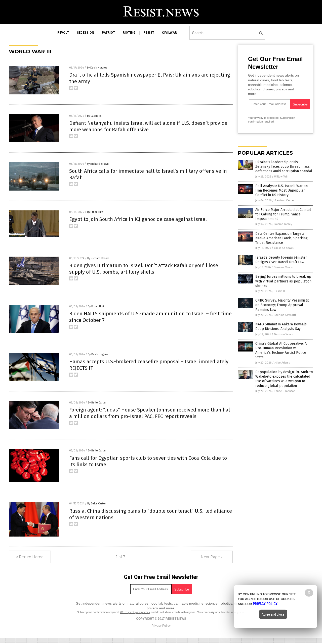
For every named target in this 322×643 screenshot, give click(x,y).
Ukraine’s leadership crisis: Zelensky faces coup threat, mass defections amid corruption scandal (283, 166)
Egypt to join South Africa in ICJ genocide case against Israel (138, 219)
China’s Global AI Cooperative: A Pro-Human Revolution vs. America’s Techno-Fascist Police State (281, 350)
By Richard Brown (98, 163)
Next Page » (212, 557)
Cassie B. (280, 291)
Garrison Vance (284, 200)
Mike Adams (282, 362)
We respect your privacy (135, 612)
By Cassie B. (94, 116)
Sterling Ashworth (285, 315)
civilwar (169, 32)
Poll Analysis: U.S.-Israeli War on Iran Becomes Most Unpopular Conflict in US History (281, 190)
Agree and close (273, 614)
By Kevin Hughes (97, 67)
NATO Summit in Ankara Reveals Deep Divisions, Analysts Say (281, 326)
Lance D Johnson (284, 391)
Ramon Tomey (283, 224)
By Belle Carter (97, 402)
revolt (63, 32)
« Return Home (30, 557)
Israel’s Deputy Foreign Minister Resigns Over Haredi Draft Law (281, 259)
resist (148, 32)
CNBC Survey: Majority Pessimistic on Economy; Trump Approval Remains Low (282, 305)
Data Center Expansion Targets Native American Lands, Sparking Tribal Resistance (281, 238)
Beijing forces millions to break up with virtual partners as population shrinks (283, 281)
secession (85, 32)
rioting (129, 32)
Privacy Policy (161, 625)
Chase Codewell (284, 248)
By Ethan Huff (95, 212)
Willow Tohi (281, 176)
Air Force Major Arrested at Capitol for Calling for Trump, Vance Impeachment (283, 214)
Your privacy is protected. (263, 117)
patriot (108, 32)
